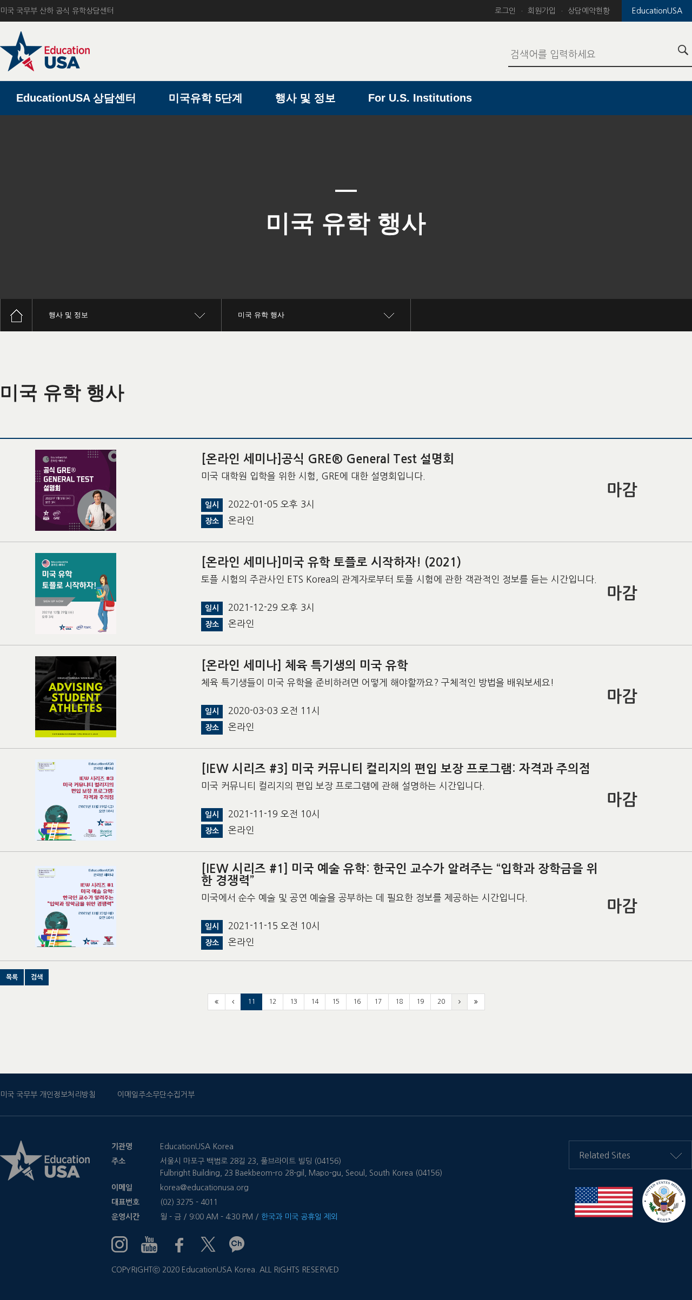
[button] (12, 977)
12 (272, 1001)
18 (399, 1001)
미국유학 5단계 (206, 98)
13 (293, 1001)
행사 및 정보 (305, 98)
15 (336, 1001)
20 (441, 1001)
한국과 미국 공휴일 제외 (299, 1217)
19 (420, 1001)
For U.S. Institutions (420, 98)
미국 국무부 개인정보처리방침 (48, 1094)
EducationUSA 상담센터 (76, 98)
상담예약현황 (589, 11)
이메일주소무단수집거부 (156, 1094)
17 (378, 1001)
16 (357, 1001)
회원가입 (542, 11)
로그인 (505, 11)
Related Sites (604, 1155)
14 (314, 1001)
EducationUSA (657, 11)
